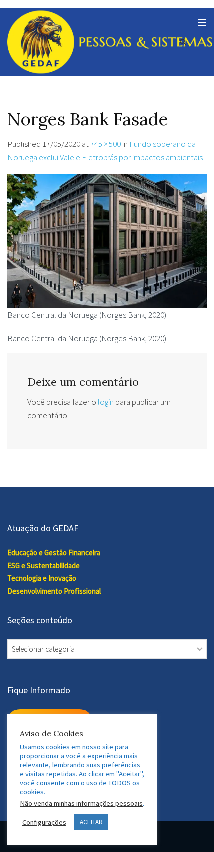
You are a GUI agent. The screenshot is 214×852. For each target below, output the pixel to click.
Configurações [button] (44, 822)
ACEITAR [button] (91, 822)
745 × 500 (105, 144)
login (106, 401)
